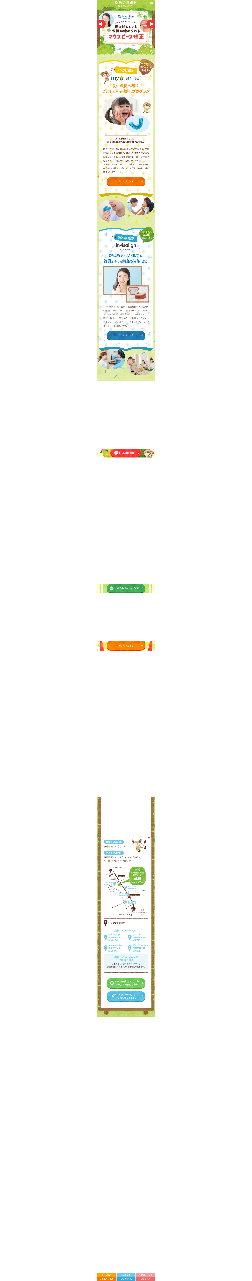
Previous (101, 24)
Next (150, 24)
